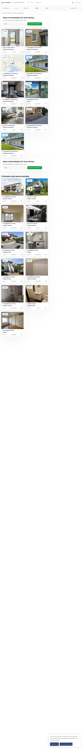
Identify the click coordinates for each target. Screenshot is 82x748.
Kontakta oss (38, 2)
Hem (32, 2)
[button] (3, 37)
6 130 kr (29, 260)
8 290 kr (5, 83)
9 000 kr (29, 207)
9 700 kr (5, 135)
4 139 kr (5, 287)
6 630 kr (5, 234)
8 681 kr (29, 234)
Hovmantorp (6, 8)
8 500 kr (29, 109)
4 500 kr (5, 207)
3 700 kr (5, 57)
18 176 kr (5, 109)
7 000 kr (5, 31)
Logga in (79, 2)
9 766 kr (5, 314)
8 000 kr (29, 31)
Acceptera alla (54, 744)
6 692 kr (5, 260)
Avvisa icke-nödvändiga (66, 744)
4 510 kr (5, 180)
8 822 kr (29, 83)
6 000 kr (29, 180)
